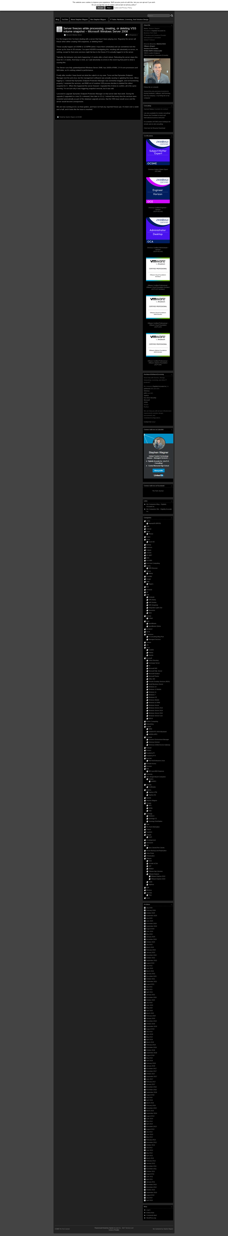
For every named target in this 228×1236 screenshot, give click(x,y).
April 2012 (149, 1155)
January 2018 (150, 1066)
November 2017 (151, 1071)
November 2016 (151, 1090)
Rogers (151, 584)
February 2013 (151, 1140)
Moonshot (152, 610)
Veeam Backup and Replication (156, 851)
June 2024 (149, 931)
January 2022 (150, 974)
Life (147, 645)
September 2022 (151, 960)
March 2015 (150, 1111)
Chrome (148, 553)
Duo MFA (149, 560)
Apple (148, 531)
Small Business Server (156, 684)
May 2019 (149, 1037)
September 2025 (151, 915)
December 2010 (151, 1184)
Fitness (148, 571)
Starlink (148, 798)
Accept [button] (100, 8)
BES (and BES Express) (156, 771)
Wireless (149, 890)
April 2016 (149, 1100)
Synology (149, 814)
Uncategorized (151, 840)
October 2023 (150, 942)
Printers (148, 750)
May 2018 (149, 1058)
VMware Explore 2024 (158, 879)
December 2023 (151, 939)
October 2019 (150, 1024)
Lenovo (148, 642)
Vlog (150, 895)
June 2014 (149, 1119)
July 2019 (149, 1031)
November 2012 (151, 1142)
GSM (147, 582)
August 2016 (150, 1095)
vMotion (151, 869)
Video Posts (150, 853)
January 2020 (150, 1018)
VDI (147, 845)
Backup (148, 545)
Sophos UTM (153, 792)
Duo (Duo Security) (150, 398)
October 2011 (150, 1171)
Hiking (151, 573)
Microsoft (69, 35)
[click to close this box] (172, 25)
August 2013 (150, 1129)
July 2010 (149, 1198)
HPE (145, 393)
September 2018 (151, 1053)
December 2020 (151, 997)
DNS (147, 558)
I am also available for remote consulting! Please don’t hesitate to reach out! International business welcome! (157, 115)
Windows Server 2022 (156, 713)
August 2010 (150, 1195)
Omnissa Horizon (154, 742)
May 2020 (149, 1008)
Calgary (148, 550)
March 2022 (150, 971)
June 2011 (149, 1176)
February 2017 (151, 1082)
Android (148, 529)
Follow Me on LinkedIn (151, 87)
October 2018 (150, 1050)
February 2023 (151, 950)
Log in (148, 1210)
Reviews (149, 766)
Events (148, 566)
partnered (147, 388)
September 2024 (151, 926)
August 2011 (150, 1174)
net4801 (153, 781)
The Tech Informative (153, 827)
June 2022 (149, 968)
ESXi (150, 861)
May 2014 (149, 1121)
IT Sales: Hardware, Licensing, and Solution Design (129, 19)
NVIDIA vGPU (153, 734)
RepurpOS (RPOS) (155, 523)
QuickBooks (152, 623)
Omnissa (147, 391)
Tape (147, 824)
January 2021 (150, 995)
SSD (150, 811)
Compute (151, 597)
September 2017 (151, 1076)
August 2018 (150, 1055)
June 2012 (149, 1150)
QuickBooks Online (155, 626)
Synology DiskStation (155, 821)
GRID (150, 729)
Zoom (148, 898)
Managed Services (155, 639)
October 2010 (150, 1190)
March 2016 (150, 1103)
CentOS (151, 650)
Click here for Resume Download (154, 128)
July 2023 (149, 944)
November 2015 (151, 1108)
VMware (149, 858)
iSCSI (148, 632)
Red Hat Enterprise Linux (157, 761)
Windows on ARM (154, 702)
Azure (148, 539)
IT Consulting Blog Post (156, 637)
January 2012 (150, 1163)
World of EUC (161, 44)
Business (149, 547)
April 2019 (149, 1039)
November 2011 (151, 1169)
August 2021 (150, 984)
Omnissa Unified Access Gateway (159, 745)
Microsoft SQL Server (155, 671)
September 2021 (151, 981)
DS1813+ (152, 816)
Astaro (148, 537)
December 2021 (151, 976)
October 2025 (150, 913)
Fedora (151, 652)
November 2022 (151, 955)
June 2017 (149, 1079)
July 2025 (149, 918)
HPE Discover (153, 568)
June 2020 (149, 1005)
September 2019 (151, 1026)
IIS (149, 666)
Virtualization (150, 856)
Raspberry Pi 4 (151, 756)
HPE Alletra (152, 600)
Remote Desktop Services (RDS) (159, 681)
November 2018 (151, 1047)
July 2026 (149, 908)
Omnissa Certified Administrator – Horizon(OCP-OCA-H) (158, 249)
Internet (148, 616)
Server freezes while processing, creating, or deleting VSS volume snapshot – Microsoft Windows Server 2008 (99, 30)
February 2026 (151, 910)
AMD (147, 526)
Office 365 (152, 679)
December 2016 (151, 1087)
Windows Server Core (156, 716)
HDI (147, 587)
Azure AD (152, 542)
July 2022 (149, 966)
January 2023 (150, 952)
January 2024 (150, 937)
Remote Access (151, 763)
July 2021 (149, 987)
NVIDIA (148, 727)
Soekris (151, 779)
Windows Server (77, 35)
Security (148, 785)
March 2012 (150, 1158)
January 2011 (150, 1182)
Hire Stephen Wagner (98, 19)
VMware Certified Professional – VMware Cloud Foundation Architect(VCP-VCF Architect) (158, 287)
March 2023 (150, 947)
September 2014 (151, 1113)
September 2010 (151, 1192)
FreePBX (149, 576)
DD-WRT (149, 555)
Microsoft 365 (153, 668)
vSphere (151, 884)
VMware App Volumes (156, 871)
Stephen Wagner (70, 117)
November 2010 (151, 1187)
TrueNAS (149, 832)
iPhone (151, 534)
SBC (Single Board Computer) (156, 777)
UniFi (150, 837)
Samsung (149, 774)
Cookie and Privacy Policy (123, 8)
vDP (150, 866)
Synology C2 (153, 818)
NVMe (151, 808)
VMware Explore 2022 (158, 876)
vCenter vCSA (153, 863)
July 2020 (149, 1003)
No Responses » (133, 35)
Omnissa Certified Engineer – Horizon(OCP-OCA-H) (157, 209)
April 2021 (149, 992)
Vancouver (149, 843)
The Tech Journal (158, 491)
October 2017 (150, 1074)
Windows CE (153, 697)
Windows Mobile (154, 700)
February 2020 (151, 1016)
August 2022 (150, 963)
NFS (150, 805)
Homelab (149, 590)
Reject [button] (109, 8)
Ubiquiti (148, 835)
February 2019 (151, 1045)
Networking (150, 724)
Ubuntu (151, 655)
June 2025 (149, 921)
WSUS (151, 718)
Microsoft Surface (154, 673)
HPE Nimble (153, 602)
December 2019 (151, 1021)
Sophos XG (152, 795)
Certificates (152, 787)
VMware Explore (154, 874)
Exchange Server (154, 663)
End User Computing (153, 563)
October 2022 (150, 958)
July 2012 (149, 1147)
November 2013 (151, 1126)
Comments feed (151, 1215)
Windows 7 (152, 695)
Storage (148, 803)
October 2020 (150, 1000)
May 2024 (149, 934)
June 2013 (149, 1134)
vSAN (150, 882)
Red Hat (149, 758)
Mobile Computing (152, 721)
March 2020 (150, 1013)
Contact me (147, 422)
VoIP (147, 887)
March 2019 (150, 1042)
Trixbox (148, 829)
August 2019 (150, 1029)
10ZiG (146, 402)
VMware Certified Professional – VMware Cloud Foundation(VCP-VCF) (158, 325)
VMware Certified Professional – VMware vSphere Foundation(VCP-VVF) (158, 363)
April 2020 (149, 1010)
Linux (148, 647)
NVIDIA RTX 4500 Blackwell (158, 732)
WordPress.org (151, 1218)
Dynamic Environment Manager (159, 739)
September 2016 (151, 1092)
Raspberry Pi (150, 753)
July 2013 (149, 1132)
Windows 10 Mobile (155, 689)
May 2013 (149, 1137)
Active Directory (154, 660)
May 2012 (149, 1153)
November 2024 (151, 923)
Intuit (147, 621)
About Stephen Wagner (79, 19)
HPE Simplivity (153, 605)
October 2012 (150, 1145)
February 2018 (151, 1063)
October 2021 (150, 979)
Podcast (148, 748)
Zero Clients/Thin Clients (156, 848)
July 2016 (149, 1097)
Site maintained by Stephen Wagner (163, 1229)
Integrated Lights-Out (155, 608)
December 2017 (151, 1068)
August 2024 (150, 929)
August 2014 (150, 1116)
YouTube (65, 19)
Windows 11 (152, 692)
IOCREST (149, 629)
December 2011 (151, 1166)
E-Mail (151, 618)
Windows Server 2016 (156, 708)
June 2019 (149, 1034)
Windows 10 (153, 687)
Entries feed (150, 1213)
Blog (57, 19)
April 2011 (149, 1179)
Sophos (146, 395)
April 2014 (149, 1124)
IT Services (149, 634)
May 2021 (149, 989)
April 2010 (149, 1200)
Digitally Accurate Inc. (159, 31)
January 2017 (150, 1084)
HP (147, 592)
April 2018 (149, 1060)
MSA (150, 613)
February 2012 (151, 1161)
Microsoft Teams (154, 676)
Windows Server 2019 (156, 710)
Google (148, 579)
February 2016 (151, 1105)
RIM (147, 769)
